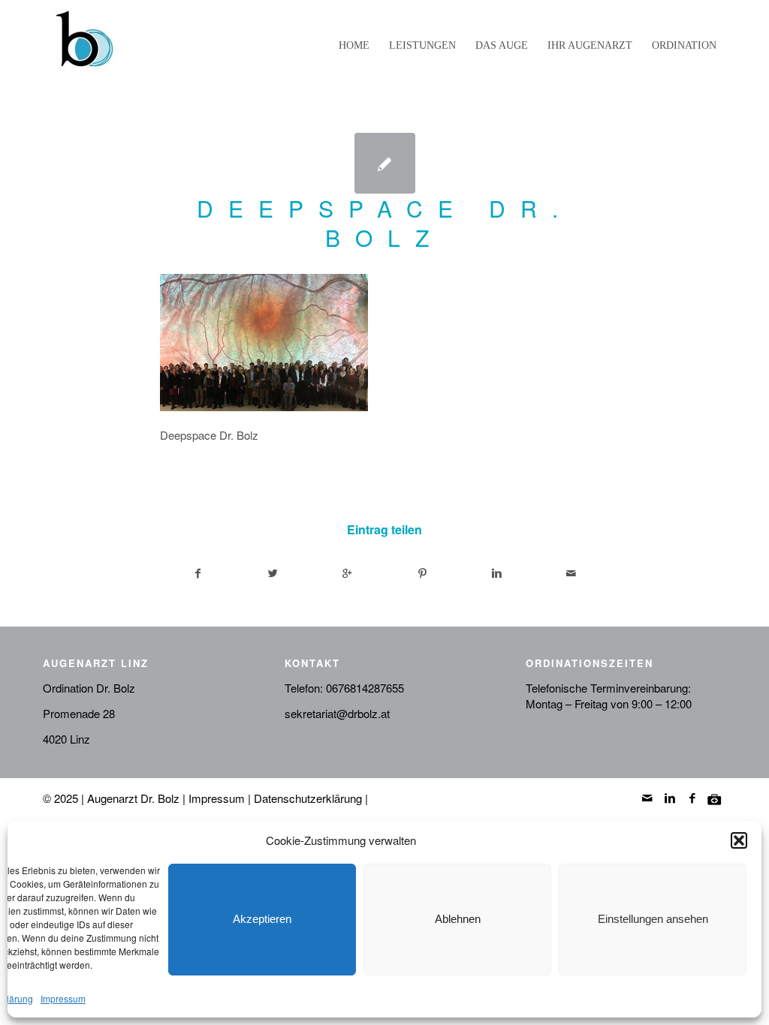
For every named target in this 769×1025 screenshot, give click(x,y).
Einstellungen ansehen (653, 918)
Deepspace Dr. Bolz (385, 223)
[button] (738, 840)
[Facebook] (692, 797)
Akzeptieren (262, 918)
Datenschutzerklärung (308, 798)
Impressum (63, 998)
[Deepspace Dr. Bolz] (384, 163)
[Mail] (647, 797)
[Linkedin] (670, 797)
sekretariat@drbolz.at (337, 713)
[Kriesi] (715, 797)
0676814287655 (365, 688)
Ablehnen (458, 918)
